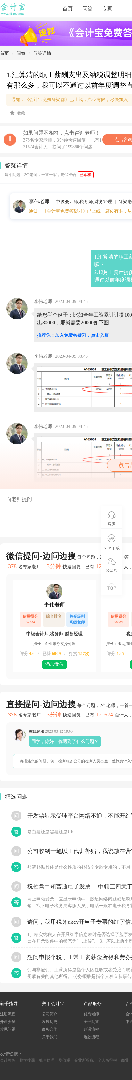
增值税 (64, 1060)
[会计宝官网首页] (13, 14)
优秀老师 (91, 1014)
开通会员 (7, 1021)
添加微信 (54, 664)
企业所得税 (84, 1060)
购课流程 (91, 1029)
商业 (125, 1060)
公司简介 (49, 1014)
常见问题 (7, 1029)
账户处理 (46, 1060)
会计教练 (7, 1060)
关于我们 (49, 1037)
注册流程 (7, 1014)
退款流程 (91, 1037)
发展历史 (49, 1021)
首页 (67, 8)
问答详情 (42, 53)
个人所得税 (107, 1060)
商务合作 (49, 1029)
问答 (87, 8)
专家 (107, 8)
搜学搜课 (27, 1060)
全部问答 (91, 1021)
